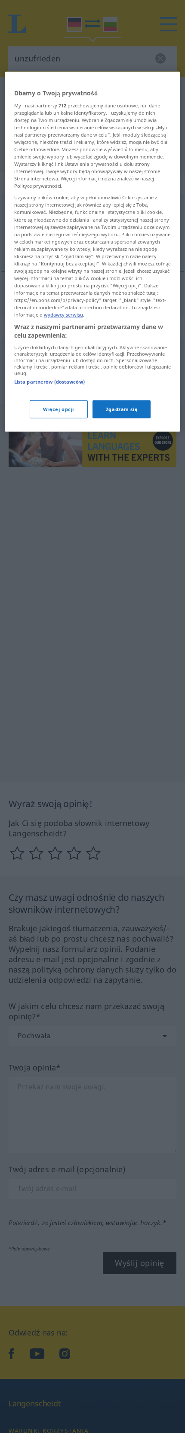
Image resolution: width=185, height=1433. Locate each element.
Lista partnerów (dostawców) (49, 381)
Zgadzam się (121, 409)
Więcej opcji (58, 409)
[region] (93, 252)
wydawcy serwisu (63, 314)
